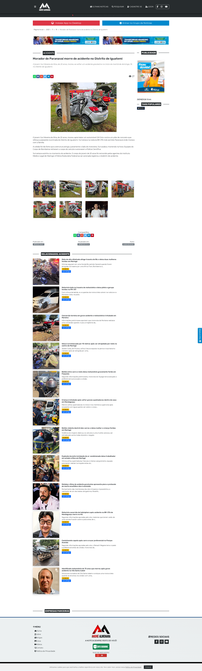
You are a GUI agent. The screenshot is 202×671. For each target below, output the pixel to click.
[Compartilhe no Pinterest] (52, 76)
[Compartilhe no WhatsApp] (34, 76)
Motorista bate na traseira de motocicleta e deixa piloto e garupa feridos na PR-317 (102, 15)
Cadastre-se (136, 7)
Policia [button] (141, 108)
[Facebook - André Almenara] (156, 642)
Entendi (148, 667)
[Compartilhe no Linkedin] (48, 76)
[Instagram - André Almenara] (161, 642)
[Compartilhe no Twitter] (45, 76)
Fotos (38, 641)
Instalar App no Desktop (68, 23)
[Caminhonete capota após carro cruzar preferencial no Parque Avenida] (46, 552)
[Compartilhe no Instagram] (41, 76)
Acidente (65, 269)
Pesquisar (119, 7)
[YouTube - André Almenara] (167, 642)
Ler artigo (66, 271)
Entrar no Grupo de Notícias (137, 23)
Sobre (38, 634)
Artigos (39, 638)
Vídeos (39, 644)
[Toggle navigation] (35, 7)
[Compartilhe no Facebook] (38, 76)
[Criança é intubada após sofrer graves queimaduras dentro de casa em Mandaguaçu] (46, 412)
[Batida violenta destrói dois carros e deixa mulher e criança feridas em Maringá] (46, 440)
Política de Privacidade (45, 651)
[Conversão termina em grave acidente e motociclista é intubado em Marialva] (46, 328)
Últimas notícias (100, 7)
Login (150, 7)
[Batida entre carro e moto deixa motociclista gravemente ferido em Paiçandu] (46, 384)
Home (39, 631)
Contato (39, 648)
